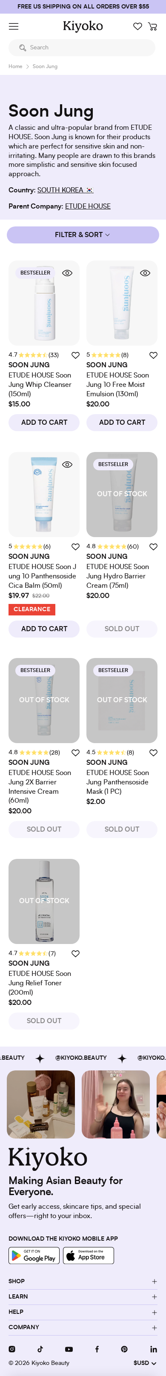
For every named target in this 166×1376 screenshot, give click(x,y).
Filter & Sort (79, 235)
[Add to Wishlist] (153, 547)
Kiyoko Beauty (50, 1363)
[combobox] (82, 47)
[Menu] (14, 26)
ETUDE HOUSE (88, 206)
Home (16, 66)
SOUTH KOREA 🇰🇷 (65, 190)
